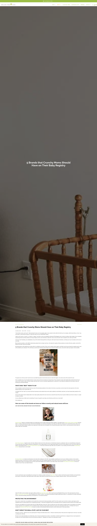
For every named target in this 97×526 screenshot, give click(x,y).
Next (81, 324)
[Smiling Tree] (8, 4)
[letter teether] (48, 420)
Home (16, 324)
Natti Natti (53, 475)
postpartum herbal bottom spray (33, 445)
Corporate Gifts (75, 4)
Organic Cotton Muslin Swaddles (71, 422)
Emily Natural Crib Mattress (68, 461)
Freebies (83, 4)
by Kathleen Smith (18, 330)
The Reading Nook (21, 324)
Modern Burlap (18, 422)
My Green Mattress (19, 459)
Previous (78, 324)
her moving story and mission (23, 494)
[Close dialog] (95, 252)
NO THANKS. (84, 267)
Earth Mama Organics (19, 443)
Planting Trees (66, 4)
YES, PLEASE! (84, 263)
